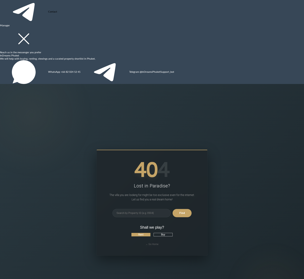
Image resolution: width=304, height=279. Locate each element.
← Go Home (152, 244)
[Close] (24, 39)
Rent (141, 234)
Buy (163, 234)
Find (182, 212)
